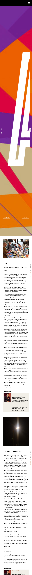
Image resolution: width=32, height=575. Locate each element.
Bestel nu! (25, 217)
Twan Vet (31, 274)
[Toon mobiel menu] (29, 2)
